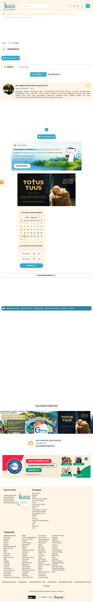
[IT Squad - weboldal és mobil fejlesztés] (59, 597)
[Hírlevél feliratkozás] (70, 6)
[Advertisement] (46, 112)
